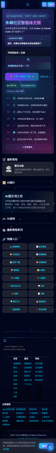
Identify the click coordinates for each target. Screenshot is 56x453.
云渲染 (32, 417)
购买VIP (27, 371)
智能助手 (28, 363)
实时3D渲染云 (48, 421)
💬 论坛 (41, 286)
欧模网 (45, 413)
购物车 (27, 376)
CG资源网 (33, 413)
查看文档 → (45, 76)
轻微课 (5, 421)
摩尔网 (5, 413)
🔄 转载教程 (41, 254)
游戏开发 (33, 409)
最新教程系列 (15, 229)
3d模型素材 (21, 417)
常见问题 (39, 363)
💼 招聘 (15, 293)
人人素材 (6, 417)
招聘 (15, 384)
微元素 (45, 409)
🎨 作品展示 (15, 254)
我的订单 (28, 380)
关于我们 (39, 371)
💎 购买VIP (15, 301)
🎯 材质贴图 (41, 262)
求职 (15, 396)
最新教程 (12, 159)
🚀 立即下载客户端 (22, 76)
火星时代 (45, 417)
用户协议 (39, 376)
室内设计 (20, 413)
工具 (15, 392)
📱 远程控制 (15, 309)
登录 (51, 4)
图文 (15, 367)
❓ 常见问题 (41, 309)
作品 (15, 371)
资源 (15, 376)
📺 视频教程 (15, 246)
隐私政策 (39, 380)
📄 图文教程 (41, 246)
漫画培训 (20, 421)
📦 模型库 (15, 270)
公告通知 (39, 367)
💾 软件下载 (15, 262)
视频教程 (17, 363)
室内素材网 (33, 421)
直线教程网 (21, 409)
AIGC (15, 388)
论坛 (15, 380)
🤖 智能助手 (41, 301)
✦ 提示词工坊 (15, 286)
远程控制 (28, 367)
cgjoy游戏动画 (8, 409)
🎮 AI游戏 (41, 278)
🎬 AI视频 (15, 278)
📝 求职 (41, 293)
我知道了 (46, 446)
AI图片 (11, 182)
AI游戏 (11, 218)
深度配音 (6, 424)
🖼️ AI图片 (41, 270)
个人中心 (28, 384)
